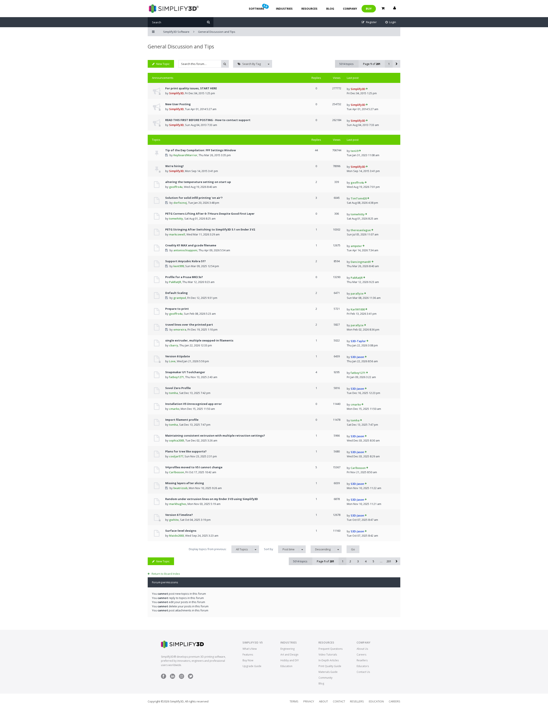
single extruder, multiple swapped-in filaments (199, 340)
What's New (250, 649)
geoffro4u (176, 187)
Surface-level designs (180, 531)
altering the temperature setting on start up (198, 182)
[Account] (394, 8)
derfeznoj (180, 203)
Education (286, 666)
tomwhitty (176, 218)
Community (325, 678)
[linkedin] (172, 678)
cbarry (173, 345)
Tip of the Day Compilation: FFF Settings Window (200, 150)
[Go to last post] (367, 89)
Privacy (308, 701)
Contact (339, 701)
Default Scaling (176, 293)
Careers (361, 654)
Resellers (362, 660)
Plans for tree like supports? (186, 451)
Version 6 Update (177, 356)
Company (350, 8)
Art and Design (289, 654)
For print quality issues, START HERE (191, 88)
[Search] (208, 22)
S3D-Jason (357, 357)
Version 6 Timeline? (179, 515)
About (323, 701)
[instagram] (181, 678)
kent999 (178, 266)
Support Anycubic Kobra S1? (185, 261)
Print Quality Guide (330, 666)
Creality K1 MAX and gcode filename (190, 245)
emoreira (179, 329)
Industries (284, 8)
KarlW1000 (358, 309)
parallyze (357, 293)
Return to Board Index (166, 574)
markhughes (177, 504)
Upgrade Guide (252, 666)
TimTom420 (359, 198)
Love (172, 361)
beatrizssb (180, 488)
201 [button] (389, 561)
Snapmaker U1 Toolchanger (185, 372)
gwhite (174, 520)
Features (248, 654)
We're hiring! (174, 166)
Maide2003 (176, 535)
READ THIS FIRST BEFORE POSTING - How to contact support (207, 120)
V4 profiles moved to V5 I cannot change (193, 467)
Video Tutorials (328, 654)
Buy (369, 8)
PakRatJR (175, 282)
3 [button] (358, 561)
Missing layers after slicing (184, 483)
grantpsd (179, 298)
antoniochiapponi (185, 250)
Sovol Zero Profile (178, 388)
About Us (362, 649)
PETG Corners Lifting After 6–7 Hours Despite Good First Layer (210, 214)
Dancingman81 (361, 262)
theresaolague (361, 230)
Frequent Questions (330, 649)
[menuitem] (391, 22)
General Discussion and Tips (181, 46)
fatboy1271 (176, 377)
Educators (363, 666)
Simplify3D (176, 93)
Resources (309, 8)
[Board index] (173, 8)
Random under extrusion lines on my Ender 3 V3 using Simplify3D (211, 499)
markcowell (177, 234)
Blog (330, 8)
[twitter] (190, 678)
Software (258, 7)
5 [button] (373, 561)
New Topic (163, 64)
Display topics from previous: (218, 549)
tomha (173, 393)
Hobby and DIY (289, 660)
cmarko (174, 409)
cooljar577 (176, 456)
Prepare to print (177, 309)
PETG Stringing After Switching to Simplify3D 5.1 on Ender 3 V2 (210, 229)
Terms (294, 701)
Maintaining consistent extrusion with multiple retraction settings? (215, 435)
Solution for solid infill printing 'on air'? (194, 198)
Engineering (287, 649)
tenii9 (354, 151)
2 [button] (350, 561)
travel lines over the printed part (189, 324)
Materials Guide (328, 672)
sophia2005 (176, 440)
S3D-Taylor (358, 341)
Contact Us (363, 672)
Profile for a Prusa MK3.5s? (184, 277)
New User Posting (178, 104)
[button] (396, 64)
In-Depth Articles (329, 660)
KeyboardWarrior (185, 155)
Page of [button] (371, 64)
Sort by (279, 549)
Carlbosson (176, 472)
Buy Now (248, 660)
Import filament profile (181, 420)
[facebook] (163, 678)
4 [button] (365, 561)
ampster (356, 246)
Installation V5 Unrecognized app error (193, 404)
